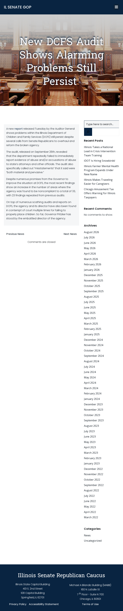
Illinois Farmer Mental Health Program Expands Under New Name (101, 170)
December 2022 (93, 469)
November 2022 (93, 474)
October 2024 (92, 350)
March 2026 (91, 259)
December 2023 (93, 404)
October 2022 (92, 479)
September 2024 (94, 356)
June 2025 (90, 307)
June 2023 (90, 436)
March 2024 (91, 388)
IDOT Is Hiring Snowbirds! (99, 160)
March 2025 (91, 323)
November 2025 (93, 280)
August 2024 (91, 361)
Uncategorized (93, 540)
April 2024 (90, 382)
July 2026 (89, 237)
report (18, 129)
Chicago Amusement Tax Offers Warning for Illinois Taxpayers (99, 193)
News (87, 535)
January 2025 (92, 334)
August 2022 (91, 490)
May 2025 (89, 313)
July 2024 (89, 366)
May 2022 (89, 506)
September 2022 (94, 485)
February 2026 (92, 264)
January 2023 (92, 463)
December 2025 (93, 275)
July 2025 (89, 302)
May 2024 (89, 377)
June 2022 (90, 501)
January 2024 (92, 399)
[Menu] (116, 7)
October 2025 (92, 286)
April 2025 (90, 318)
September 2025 (94, 291)
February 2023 (92, 458)
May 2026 (89, 248)
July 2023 (89, 431)
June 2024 (90, 372)
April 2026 (90, 253)
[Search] (88, 132)
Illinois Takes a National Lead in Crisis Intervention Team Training (99, 151)
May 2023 (89, 442)
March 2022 (91, 517)
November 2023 (93, 409)
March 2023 (91, 452)
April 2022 (90, 512)
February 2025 (92, 329)
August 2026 (91, 232)
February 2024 (92, 393)
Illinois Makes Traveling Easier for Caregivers (98, 182)
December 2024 (93, 340)
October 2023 (92, 415)
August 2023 (91, 426)
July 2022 (89, 496)
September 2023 (94, 420)
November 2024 (93, 345)
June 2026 (90, 243)
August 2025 (91, 296)
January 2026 (92, 270)
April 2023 (90, 447)
